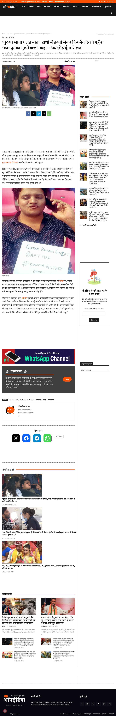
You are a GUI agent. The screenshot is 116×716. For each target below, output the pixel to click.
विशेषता (3, 626)
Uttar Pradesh (20, 400)
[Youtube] (112, 1)
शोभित (25, 298)
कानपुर (44, 400)
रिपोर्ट (12, 37)
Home (4, 34)
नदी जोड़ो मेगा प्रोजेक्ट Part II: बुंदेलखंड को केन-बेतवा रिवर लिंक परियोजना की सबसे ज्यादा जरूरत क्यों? (99, 191)
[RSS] (104, 1)
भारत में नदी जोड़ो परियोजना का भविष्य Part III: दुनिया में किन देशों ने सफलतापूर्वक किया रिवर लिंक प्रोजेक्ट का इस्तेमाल (63, 655)
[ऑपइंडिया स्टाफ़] (10, 411)
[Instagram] (102, 1)
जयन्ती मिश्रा (44, 626)
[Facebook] (99, 1)
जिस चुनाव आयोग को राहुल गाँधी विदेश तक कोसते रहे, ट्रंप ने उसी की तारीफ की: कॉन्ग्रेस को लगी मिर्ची (18, 620)
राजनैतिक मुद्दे (5, 614)
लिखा (61, 281)
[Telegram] (38, 113)
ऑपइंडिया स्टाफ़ (69, 61)
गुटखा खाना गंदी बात (10, 162)
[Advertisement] (43, 671)
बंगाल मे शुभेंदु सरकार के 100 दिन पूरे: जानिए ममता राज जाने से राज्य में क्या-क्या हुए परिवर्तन (57, 620)
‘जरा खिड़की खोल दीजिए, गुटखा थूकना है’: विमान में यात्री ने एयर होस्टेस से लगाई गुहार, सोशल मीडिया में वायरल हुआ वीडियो (39, 533)
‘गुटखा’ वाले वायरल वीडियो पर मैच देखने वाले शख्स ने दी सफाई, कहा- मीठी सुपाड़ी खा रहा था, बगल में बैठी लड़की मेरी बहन (38, 500)
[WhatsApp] (110, 1)
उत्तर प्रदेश (38, 400)
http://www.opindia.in (24, 409)
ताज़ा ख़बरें (84, 96)
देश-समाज (10, 34)
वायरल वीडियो (51, 400)
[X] (107, 1)
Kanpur (12, 400)
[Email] (44, 113)
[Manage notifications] (5, 711)
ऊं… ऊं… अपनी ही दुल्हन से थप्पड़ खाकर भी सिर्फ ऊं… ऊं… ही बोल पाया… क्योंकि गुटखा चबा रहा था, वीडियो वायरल (38, 567)
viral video (30, 400)
